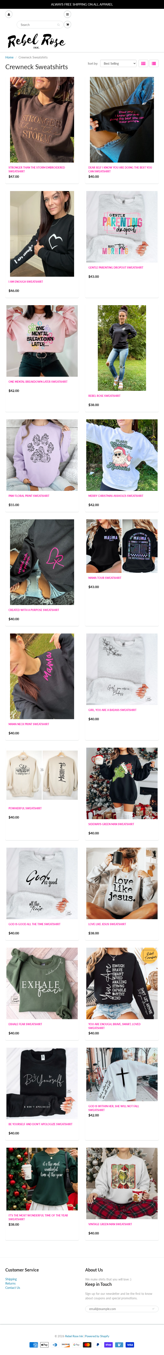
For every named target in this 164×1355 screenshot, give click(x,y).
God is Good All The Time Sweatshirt (34, 924)
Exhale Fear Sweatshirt (25, 1024)
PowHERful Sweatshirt (25, 808)
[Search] (58, 24)
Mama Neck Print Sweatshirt (29, 724)
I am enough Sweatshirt (26, 281)
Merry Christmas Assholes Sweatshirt (115, 495)
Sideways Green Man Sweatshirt (111, 824)
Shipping (11, 1279)
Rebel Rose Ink (74, 1336)
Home (9, 57)
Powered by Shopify (97, 1336)
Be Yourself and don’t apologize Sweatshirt (40, 1124)
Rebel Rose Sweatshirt (104, 395)
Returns (10, 1283)
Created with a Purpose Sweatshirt (34, 610)
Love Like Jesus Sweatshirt (107, 924)
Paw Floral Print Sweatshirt (29, 495)
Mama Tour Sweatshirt (104, 578)
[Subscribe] (153, 1308)
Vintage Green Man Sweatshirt (110, 1224)
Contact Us (12, 1287)
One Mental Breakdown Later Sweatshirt (38, 381)
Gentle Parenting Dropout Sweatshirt (115, 267)
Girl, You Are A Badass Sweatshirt (112, 710)
